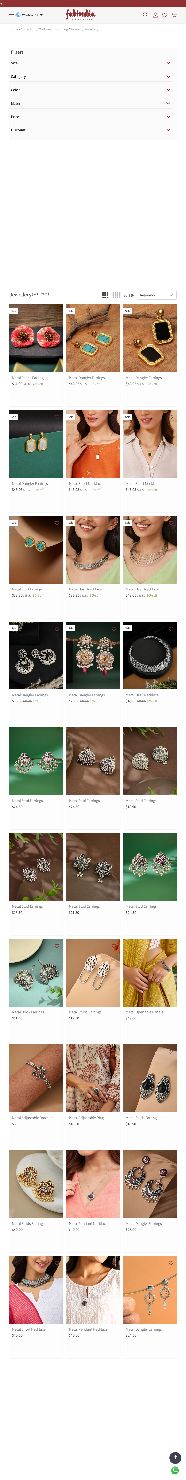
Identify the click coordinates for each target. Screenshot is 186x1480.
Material (17, 103)
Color (15, 89)
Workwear (45, 29)
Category (18, 76)
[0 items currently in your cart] (173, 15)
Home (13, 29)
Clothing (61, 29)
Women (76, 29)
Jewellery (91, 29)
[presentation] (147, 15)
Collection (28, 29)
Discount (18, 130)
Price (15, 116)
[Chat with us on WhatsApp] (175, 1470)
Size (14, 62)
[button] (105, 295)
